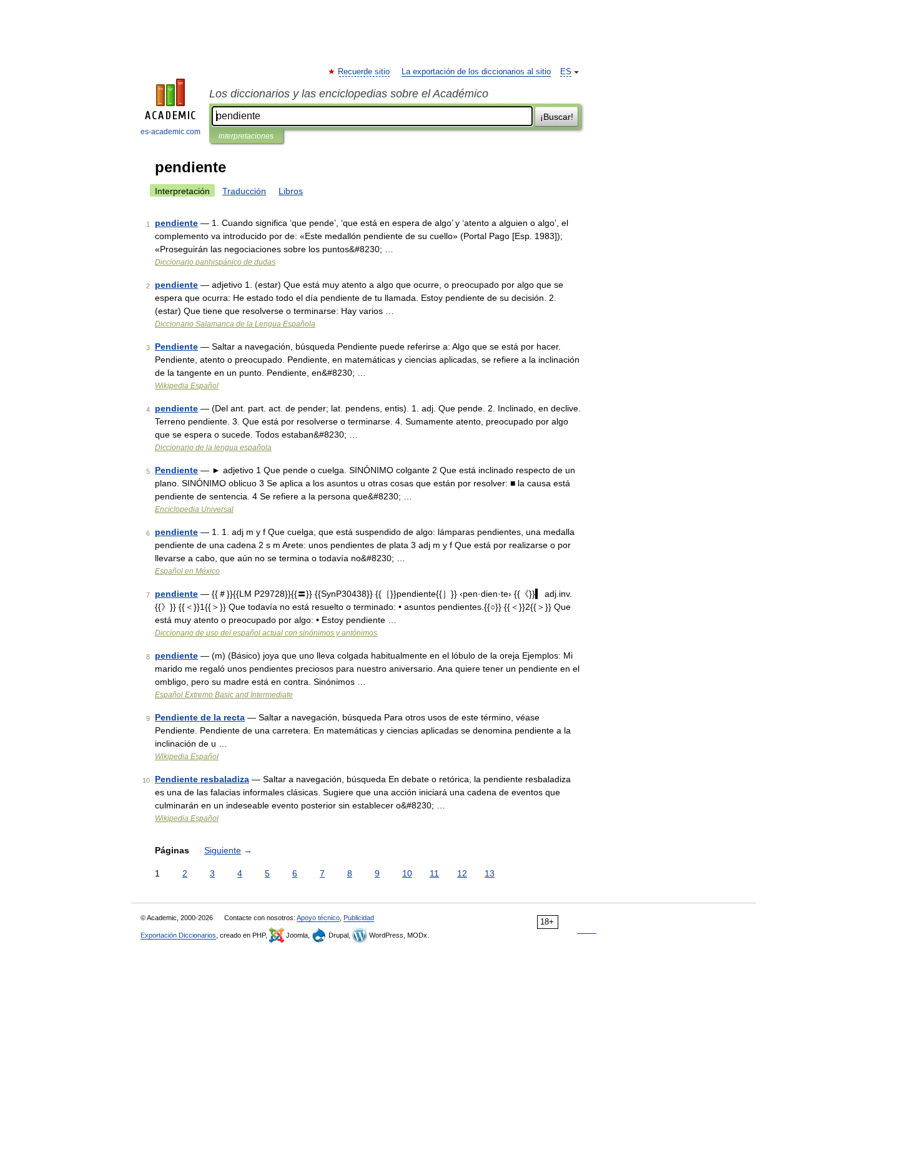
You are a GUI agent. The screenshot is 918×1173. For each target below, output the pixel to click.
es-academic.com (170, 131)
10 (407, 873)
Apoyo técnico (318, 917)
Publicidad (358, 917)
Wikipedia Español (187, 385)
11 (434, 873)
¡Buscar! (556, 117)
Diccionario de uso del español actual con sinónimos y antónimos (266, 633)
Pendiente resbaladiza (202, 779)
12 (462, 873)
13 (490, 873)
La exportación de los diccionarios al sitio (476, 71)
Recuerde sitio (364, 71)
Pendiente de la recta (200, 717)
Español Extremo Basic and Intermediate (224, 694)
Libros (291, 191)
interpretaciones (246, 136)
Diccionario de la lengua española (213, 447)
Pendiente (176, 346)
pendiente (176, 223)
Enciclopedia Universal (194, 509)
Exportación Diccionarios (178, 935)
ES (565, 71)
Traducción (244, 191)
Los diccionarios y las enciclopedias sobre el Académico (348, 93)
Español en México (187, 571)
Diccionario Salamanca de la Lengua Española (235, 324)
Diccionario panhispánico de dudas (215, 262)
